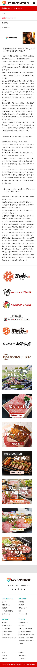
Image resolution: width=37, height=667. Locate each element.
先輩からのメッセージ (9, 18)
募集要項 (5, 23)
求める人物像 (6, 634)
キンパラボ (22, 625)
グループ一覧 (23, 614)
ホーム (4, 652)
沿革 (20, 611)
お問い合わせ (6, 605)
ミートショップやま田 (25, 628)
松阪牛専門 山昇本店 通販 (27, 634)
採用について (6, 27)
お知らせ (4, 608)
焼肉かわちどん (23, 622)
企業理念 (21, 602)
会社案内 (21, 652)
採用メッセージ (7, 631)
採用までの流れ (7, 625)
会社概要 (21, 605)
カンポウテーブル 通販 (26, 638)
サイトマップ (6, 614)
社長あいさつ (23, 608)
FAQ (3, 13)
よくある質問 (6, 628)
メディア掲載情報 (7, 611)
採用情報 (4, 655)
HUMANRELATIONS (25, 631)
